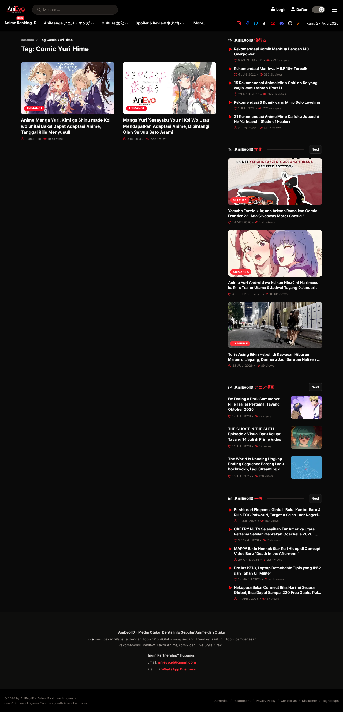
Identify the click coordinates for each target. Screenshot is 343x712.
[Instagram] (239, 23)
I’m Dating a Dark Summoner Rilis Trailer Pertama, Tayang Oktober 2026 (254, 403)
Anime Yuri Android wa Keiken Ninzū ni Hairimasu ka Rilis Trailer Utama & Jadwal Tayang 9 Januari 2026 (273, 287)
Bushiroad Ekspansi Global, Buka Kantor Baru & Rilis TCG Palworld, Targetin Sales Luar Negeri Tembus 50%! (277, 514)
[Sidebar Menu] (334, 9)
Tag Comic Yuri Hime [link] (56, 40)
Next (315, 149)
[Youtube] (273, 23)
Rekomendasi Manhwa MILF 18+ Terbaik (270, 68)
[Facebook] (247, 23)
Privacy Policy (265, 701)
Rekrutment (242, 701)
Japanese (240, 343)
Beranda (27, 40)
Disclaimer (309, 701)
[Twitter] (256, 23)
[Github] (290, 23)
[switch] (318, 9)
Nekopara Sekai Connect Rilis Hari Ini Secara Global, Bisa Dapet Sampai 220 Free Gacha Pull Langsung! (276, 592)
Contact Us (289, 701)
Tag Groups (330, 701)
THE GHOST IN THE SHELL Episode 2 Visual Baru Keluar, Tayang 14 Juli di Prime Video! (255, 433)
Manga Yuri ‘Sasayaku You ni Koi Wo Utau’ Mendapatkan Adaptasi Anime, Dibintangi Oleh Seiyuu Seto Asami (166, 126)
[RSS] (299, 23)
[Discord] (281, 23)
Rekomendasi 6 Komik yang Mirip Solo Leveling (277, 102)
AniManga (34, 108)
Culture (240, 200)
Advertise (221, 701)
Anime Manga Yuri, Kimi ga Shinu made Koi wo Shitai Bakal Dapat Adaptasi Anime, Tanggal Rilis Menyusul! (65, 126)
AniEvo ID (250, 40)
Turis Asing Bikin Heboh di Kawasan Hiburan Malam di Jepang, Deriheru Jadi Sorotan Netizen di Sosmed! (274, 359)
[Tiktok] (264, 23)
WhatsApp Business (178, 669)
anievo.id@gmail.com (177, 662)
